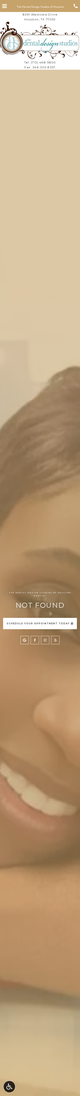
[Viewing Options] (9, 1087)
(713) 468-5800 (43, 62)
